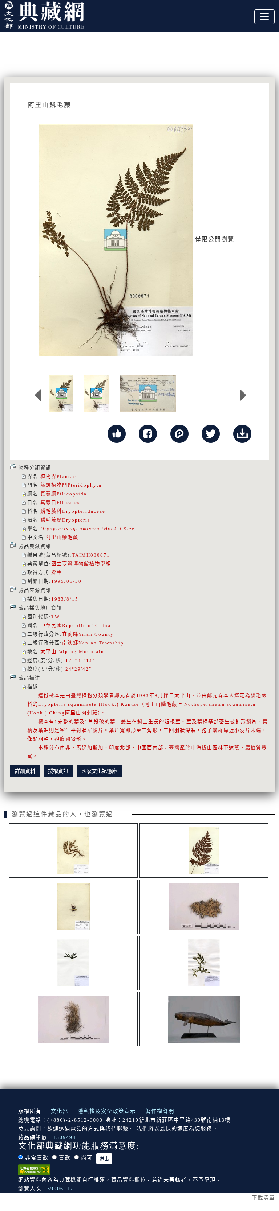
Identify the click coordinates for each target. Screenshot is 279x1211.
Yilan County (96, 634)
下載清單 (263, 1198)
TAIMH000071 (91, 555)
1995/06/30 (66, 581)
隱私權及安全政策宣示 (107, 1111)
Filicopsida (72, 494)
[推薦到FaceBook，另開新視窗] (148, 433)
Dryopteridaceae (83, 511)
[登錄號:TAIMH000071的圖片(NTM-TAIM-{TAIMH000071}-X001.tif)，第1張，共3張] (61, 393)
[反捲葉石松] (73, 850)
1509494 (64, 1137)
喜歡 (64, 1158)
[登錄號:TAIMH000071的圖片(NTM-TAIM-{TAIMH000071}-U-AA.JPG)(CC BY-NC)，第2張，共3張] (96, 393)
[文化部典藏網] (44, 14)
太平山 (48, 651)
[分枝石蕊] (73, 1019)
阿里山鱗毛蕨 (62, 537)
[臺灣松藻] (73, 963)
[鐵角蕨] (73, 907)
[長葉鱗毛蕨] (204, 850)
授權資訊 (58, 771)
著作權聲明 (159, 1111)
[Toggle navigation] (264, 16)
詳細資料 (25, 771)
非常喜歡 (36, 1158)
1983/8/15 (64, 599)
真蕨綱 (48, 494)
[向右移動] (243, 395)
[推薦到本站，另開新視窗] (117, 433)
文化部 (59, 1111)
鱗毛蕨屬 (51, 520)
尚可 (87, 1158)
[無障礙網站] (34, 1169)
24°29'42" (78, 669)
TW (55, 616)
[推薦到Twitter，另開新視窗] (211, 433)
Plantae (66, 476)
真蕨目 (48, 502)
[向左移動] (38, 395)
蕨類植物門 (54, 485)
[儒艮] (204, 1019)
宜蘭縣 (70, 634)
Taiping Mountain (80, 651)
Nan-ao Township (101, 643)
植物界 (48, 476)
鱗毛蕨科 (51, 511)
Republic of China (86, 625)
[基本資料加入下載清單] (242, 433)
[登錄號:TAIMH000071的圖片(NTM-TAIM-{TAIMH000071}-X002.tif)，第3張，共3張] (148, 393)
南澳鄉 (70, 643)
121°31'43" (80, 660)
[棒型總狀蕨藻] (204, 963)
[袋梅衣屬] (204, 907)
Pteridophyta (85, 485)
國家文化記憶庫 (99, 771)
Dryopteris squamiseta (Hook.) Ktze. (88, 528)
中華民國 (51, 625)
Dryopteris (76, 520)
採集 (56, 572)
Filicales (68, 502)
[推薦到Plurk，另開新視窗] (179, 433)
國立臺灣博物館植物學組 (81, 564)
